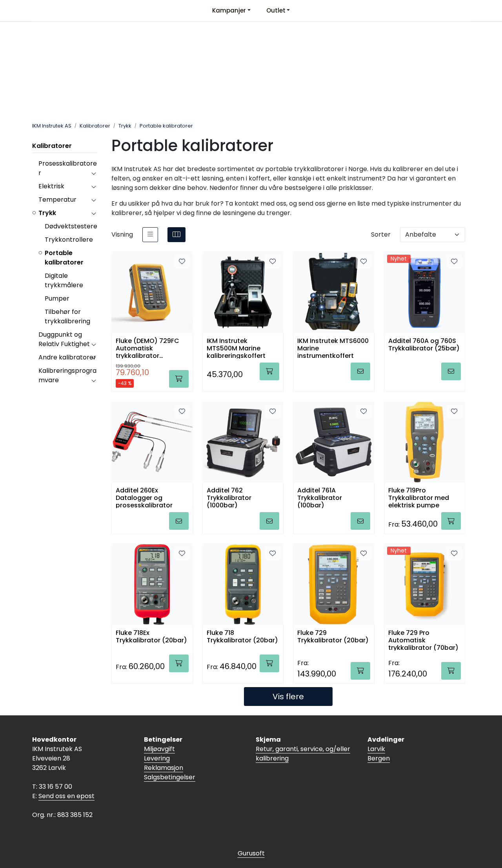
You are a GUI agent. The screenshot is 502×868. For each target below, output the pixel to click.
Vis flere (288, 696)
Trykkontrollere (69, 239)
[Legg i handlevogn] (179, 379)
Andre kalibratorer (67, 357)
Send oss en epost (66, 796)
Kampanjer (229, 10)
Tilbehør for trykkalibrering (67, 316)
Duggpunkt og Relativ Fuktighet (64, 339)
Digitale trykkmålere (64, 280)
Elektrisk (51, 186)
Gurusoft (251, 853)
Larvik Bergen (378, 753)
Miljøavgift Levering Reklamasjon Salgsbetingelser (169, 763)
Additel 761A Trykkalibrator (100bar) (319, 497)
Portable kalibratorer (64, 257)
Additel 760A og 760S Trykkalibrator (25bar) (424, 345)
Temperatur (57, 199)
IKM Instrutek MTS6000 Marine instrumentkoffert (333, 348)
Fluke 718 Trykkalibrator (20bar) (242, 637)
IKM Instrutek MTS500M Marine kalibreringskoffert (236, 348)
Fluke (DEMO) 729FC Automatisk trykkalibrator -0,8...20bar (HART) (147, 348)
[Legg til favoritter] (182, 262)
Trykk (47, 212)
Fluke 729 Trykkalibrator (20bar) (333, 637)
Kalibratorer (52, 145)
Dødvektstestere (71, 226)
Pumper (57, 298)
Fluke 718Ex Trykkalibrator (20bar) (151, 637)
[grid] (176, 234)
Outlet (276, 10)
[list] (150, 234)
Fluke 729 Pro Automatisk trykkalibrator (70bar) (423, 640)
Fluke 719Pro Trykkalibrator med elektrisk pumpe (418, 497)
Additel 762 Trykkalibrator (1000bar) (229, 497)
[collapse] (93, 173)
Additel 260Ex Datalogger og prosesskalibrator (144, 497)
